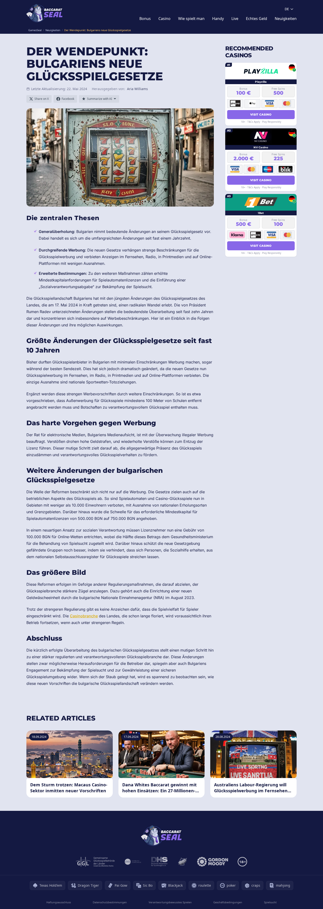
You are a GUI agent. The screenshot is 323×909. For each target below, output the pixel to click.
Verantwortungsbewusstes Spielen (170, 902)
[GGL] (95, 861)
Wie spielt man (191, 18)
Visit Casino (261, 114)
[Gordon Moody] (212, 861)
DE (287, 9)
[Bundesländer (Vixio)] (133, 861)
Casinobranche (84, 616)
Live (234, 18)
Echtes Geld (256, 18)
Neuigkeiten (286, 18)
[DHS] (159, 861)
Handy (218, 18)
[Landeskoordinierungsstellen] (182, 861)
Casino (164, 18)
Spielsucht (270, 902)
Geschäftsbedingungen (227, 902)
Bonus (145, 18)
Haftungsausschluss (58, 902)
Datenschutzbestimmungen (110, 902)
